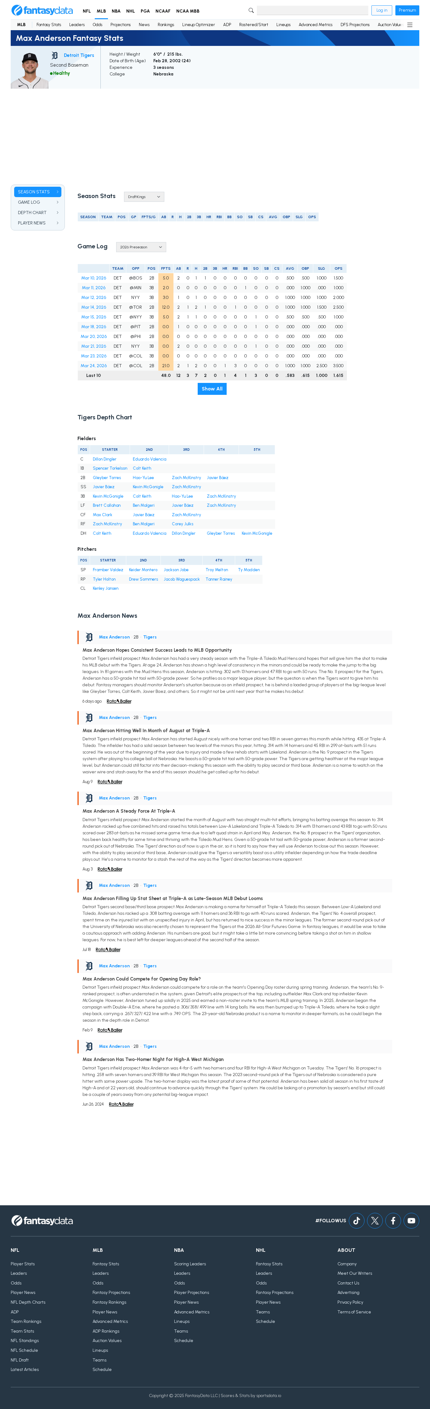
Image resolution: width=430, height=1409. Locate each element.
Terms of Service (354, 1312)
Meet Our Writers (354, 1273)
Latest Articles (25, 1369)
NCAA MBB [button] (188, 11)
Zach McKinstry (186, 477)
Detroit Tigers (79, 55)
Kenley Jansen (105, 588)
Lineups (283, 24)
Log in (381, 10)
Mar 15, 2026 (93, 317)
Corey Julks (182, 524)
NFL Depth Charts (28, 1302)
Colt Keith (142, 468)
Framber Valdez (108, 569)
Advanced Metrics (315, 24)
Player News (23, 1292)
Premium (407, 10)
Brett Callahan (107, 505)
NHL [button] (130, 11)
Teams (99, 1360)
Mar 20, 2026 (94, 336)
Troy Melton (217, 569)
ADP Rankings (106, 1331)
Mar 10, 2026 (93, 278)
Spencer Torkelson (110, 468)
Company (347, 1264)
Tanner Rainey (219, 579)
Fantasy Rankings (109, 1302)
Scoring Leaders (190, 1264)
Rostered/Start (253, 24)
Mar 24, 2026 (94, 365)
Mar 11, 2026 (93, 287)
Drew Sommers (143, 579)
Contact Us (348, 1283)
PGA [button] (145, 11)
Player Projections (191, 1292)
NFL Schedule (24, 1350)
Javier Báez (218, 477)
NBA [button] (116, 11)
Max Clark (102, 514)
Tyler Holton (104, 579)
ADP (227, 24)
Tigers (150, 637)
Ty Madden (249, 569)
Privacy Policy (350, 1302)
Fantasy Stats (49, 24)
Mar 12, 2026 (93, 297)
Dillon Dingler (104, 459)
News (144, 24)
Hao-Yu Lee (143, 477)
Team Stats (22, 1331)
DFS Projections (355, 24)
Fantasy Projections (111, 1292)
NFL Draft (20, 1360)
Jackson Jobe (176, 569)
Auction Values (391, 24)
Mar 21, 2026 (93, 346)
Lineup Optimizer (198, 24)
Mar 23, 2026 (93, 356)
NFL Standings (25, 1340)
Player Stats (23, 1264)
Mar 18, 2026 (93, 326)
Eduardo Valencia (149, 459)
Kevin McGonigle (148, 486)
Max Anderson (114, 637)
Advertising (348, 1292)
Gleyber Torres (107, 477)
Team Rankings (26, 1321)
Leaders (77, 24)
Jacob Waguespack (182, 579)
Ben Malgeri (144, 505)
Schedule (102, 1369)
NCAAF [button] (163, 11)
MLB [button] (101, 11)
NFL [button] (87, 11)
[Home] (42, 10)
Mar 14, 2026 (93, 307)
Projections (120, 24)
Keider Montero (143, 569)
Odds (97, 24)
